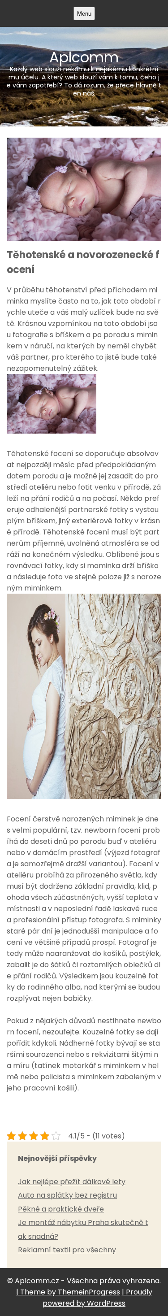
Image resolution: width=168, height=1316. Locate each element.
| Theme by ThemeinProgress (68, 1292)
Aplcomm (84, 72)
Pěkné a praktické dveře (61, 1209)
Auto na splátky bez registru (67, 1195)
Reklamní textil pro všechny (67, 1250)
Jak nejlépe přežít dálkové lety (71, 1182)
